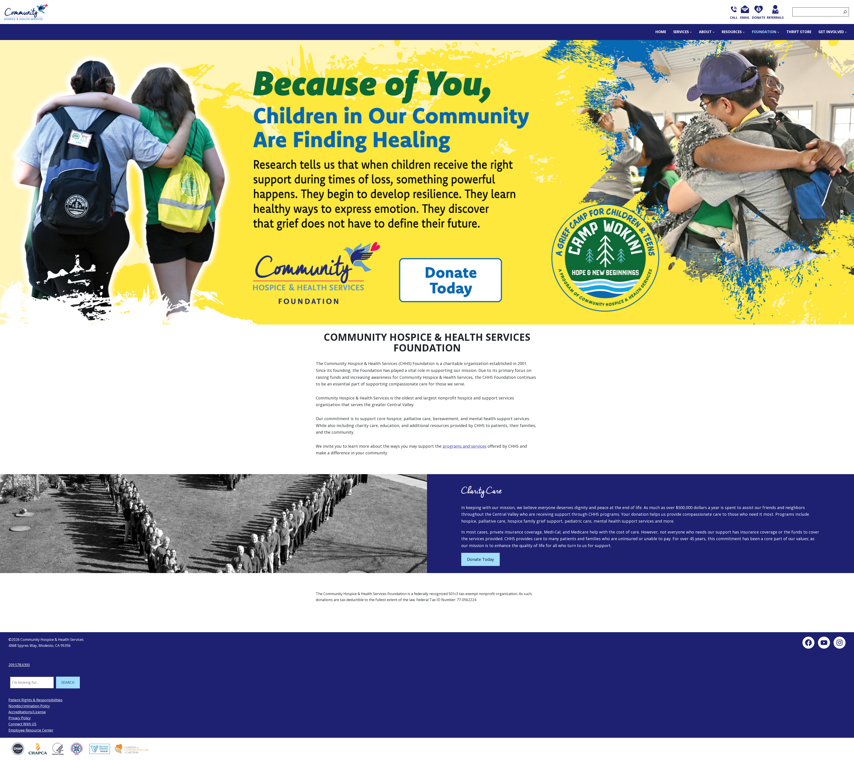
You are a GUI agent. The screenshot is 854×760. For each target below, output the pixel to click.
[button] (427, 182)
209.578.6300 (19, 664)
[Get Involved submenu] (846, 32)
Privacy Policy (19, 718)
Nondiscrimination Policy (29, 706)
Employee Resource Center (30, 730)
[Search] (845, 11)
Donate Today (480, 559)
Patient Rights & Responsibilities (35, 700)
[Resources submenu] (744, 32)
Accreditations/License (27, 712)
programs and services (464, 446)
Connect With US (22, 724)
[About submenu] (714, 32)
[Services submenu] (691, 32)
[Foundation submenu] (778, 32)
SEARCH (68, 682)
